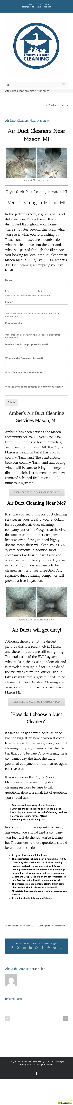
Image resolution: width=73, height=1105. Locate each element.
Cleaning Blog (44, 925)
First (7, 291)
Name (9, 280)
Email (9, 302)
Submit (11, 402)
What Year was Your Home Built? (25, 372)
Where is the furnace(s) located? (24, 358)
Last (40, 291)
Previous (53, 105)
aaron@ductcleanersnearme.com (36, 6)
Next (63, 105)
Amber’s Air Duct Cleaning (36, 413)
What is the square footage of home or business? (35, 386)
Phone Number (14, 323)
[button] (7, 1018)
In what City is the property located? (27, 344)
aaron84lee (13, 925)
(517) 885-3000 (42, 4)
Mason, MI (54, 202)
